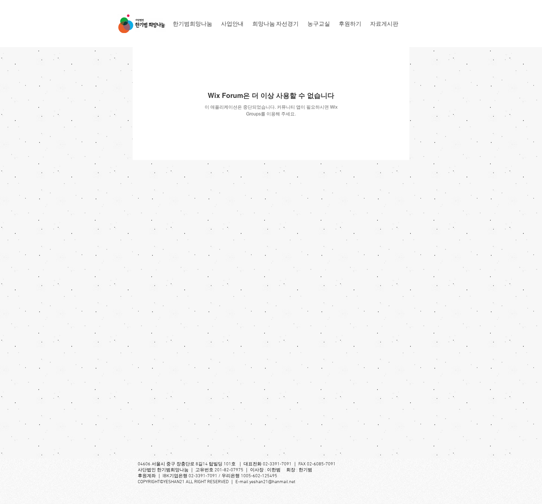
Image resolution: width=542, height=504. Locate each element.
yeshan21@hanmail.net (272, 482)
